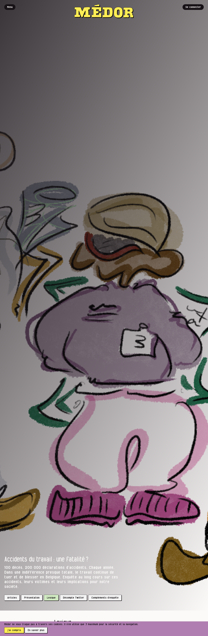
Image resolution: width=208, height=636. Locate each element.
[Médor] (104, 11)
